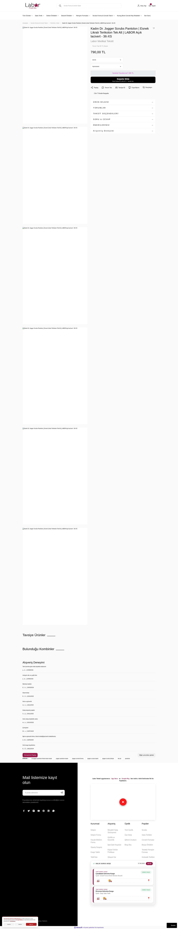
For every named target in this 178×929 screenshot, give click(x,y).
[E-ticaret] (89, 927)
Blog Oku (128, 845)
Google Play (125, 778)
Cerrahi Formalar (148, 840)
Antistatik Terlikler (148, 857)
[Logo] (33, 5)
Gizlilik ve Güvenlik (111, 839)
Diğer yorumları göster (146, 755)
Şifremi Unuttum (130, 840)
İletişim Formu (96, 835)
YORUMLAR (99, 108)
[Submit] (62, 793)
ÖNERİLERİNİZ (101, 125)
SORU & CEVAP (102, 119)
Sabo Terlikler (147, 835)
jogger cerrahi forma (77, 758)
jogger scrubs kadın (92, 758)
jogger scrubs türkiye (108, 758)
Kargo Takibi (95, 852)
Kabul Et (31, 924)
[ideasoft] (78, 927)
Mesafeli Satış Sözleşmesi (113, 831)
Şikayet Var (112, 857)
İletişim (93, 830)
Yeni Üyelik (129, 830)
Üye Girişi (128, 835)
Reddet (20, 924)
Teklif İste (94, 857)
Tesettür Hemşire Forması (148, 851)
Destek (173, 925)
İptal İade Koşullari (114, 845)
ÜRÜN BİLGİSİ (101, 102)
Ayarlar (9, 924)
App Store (114, 778)
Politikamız (12, 921)
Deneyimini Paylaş (30, 755)
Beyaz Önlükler (147, 845)
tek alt (119, 758)
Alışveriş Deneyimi (103, 131)
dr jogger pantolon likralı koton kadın (42, 758)
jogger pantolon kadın (62, 758)
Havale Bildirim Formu (96, 841)
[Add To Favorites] (153, 28)
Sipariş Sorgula (96, 847)
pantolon (127, 758)
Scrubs (144, 830)
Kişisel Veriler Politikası (113, 851)
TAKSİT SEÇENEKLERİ (106, 113)
